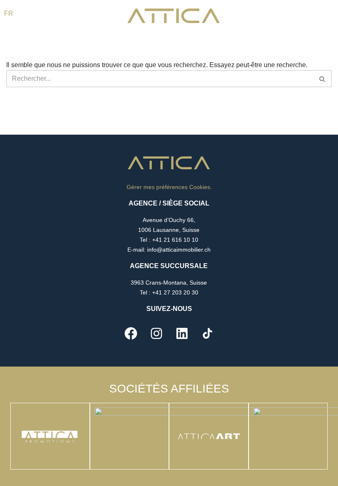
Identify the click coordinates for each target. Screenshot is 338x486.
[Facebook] (130, 333)
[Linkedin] (182, 333)
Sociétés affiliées (169, 388)
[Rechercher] (322, 78)
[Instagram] (156, 333)
